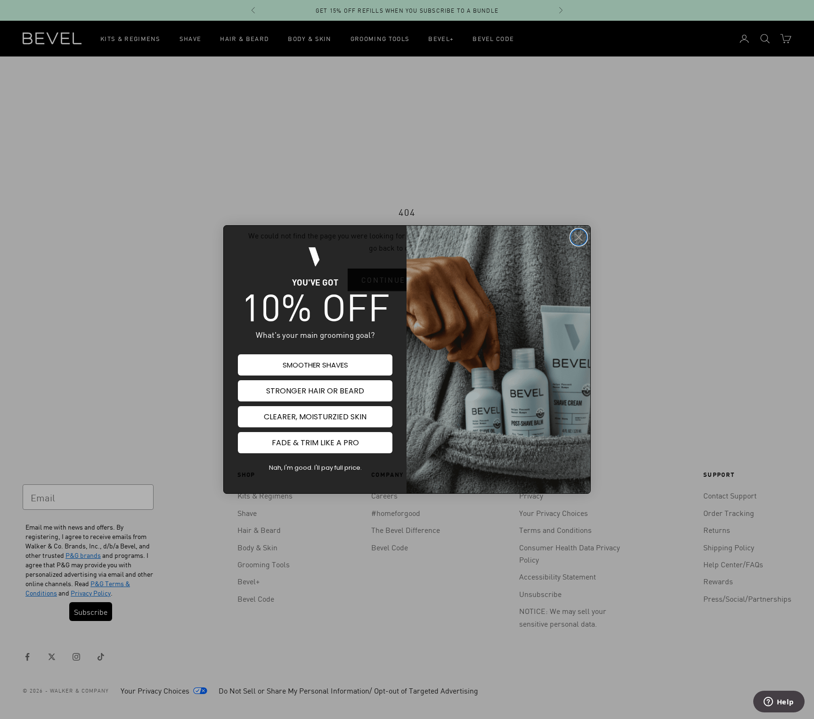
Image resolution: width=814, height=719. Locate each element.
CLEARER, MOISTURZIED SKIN (315, 416)
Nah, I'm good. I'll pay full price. (315, 467)
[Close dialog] (578, 237)
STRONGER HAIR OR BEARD (315, 390)
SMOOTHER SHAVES (315, 365)
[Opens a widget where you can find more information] (779, 702)
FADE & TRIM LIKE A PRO (315, 442)
